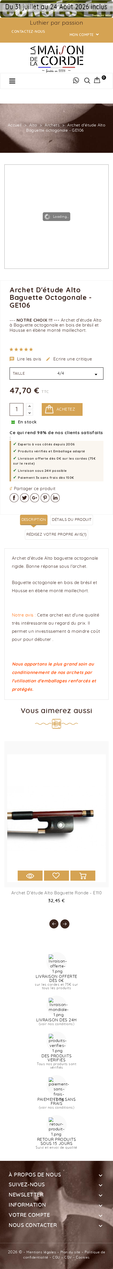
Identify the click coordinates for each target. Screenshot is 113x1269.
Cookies (83, 1257)
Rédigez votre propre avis (56, 534)
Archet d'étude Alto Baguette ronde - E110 (56, 893)
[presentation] (51, 921)
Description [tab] (33, 520)
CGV (68, 1257)
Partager (14, 497)
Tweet (24, 497)
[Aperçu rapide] (30, 876)
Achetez (66, 409)
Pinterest (45, 497)
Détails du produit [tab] (72, 520)
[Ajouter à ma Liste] (56, 876)
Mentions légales (41, 1252)
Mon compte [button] (85, 34)
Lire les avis (25, 359)
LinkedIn (55, 497)
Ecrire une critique (69, 359)
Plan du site (70, 1252)
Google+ (34, 497)
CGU (56, 1257)
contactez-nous (28, 31)
